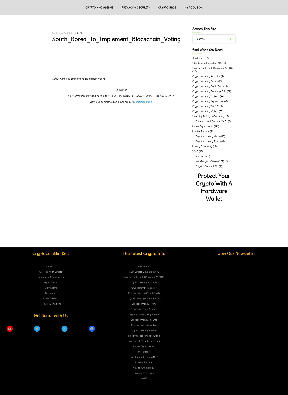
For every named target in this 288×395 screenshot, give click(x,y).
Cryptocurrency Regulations (207, 101)
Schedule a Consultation (51, 277)
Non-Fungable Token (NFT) (210, 161)
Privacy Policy (50, 298)
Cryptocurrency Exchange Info (209, 91)
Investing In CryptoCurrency (208, 116)
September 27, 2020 (62, 33)
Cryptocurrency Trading (209, 141)
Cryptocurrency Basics (205, 81)
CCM (79, 33)
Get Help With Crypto (50, 271)
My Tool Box (50, 282)
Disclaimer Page (142, 101)
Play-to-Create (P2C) (207, 166)
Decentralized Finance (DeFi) (211, 121)
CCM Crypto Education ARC (207, 62)
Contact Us (51, 287)
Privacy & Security (202, 146)
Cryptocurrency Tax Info (205, 106)
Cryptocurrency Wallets (205, 111)
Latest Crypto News (203, 126)
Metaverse (201, 156)
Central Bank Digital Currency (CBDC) (213, 67)
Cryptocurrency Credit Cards (208, 86)
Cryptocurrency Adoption (206, 76)
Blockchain (198, 57)
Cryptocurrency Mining (208, 136)
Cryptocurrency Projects (206, 96)
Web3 (195, 151)
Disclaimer (50, 293)
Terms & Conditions (50, 303)
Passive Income (201, 131)
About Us (51, 266)
